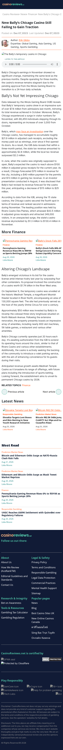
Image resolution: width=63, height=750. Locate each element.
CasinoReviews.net (13, 653)
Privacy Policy (39, 562)
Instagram (38, 547)
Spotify (45, 547)
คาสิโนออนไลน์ (40, 627)
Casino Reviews (10, 14)
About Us (6, 562)
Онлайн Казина (41, 637)
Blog (34, 608)
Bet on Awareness (11, 602)
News (23, 14)
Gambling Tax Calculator (14, 612)
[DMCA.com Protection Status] (52, 659)
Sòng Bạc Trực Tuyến (43, 632)
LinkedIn (10, 547)
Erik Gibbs (24, 40)
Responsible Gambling (44, 572)
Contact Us (7, 584)
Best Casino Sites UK (43, 613)
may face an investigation (29, 131)
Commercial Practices (43, 582)
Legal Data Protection (43, 577)
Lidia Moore (8, 260)
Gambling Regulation (12, 617)
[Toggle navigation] (57, 4)
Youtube (24, 547)
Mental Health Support (44, 588)
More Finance (14, 231)
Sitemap (36, 593)
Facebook (31, 547)
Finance (32, 14)
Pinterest (17, 547)
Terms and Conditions (44, 567)
